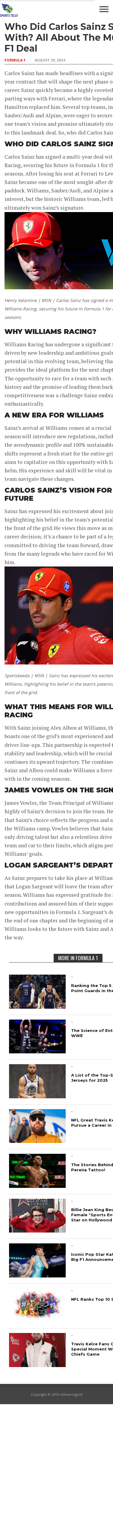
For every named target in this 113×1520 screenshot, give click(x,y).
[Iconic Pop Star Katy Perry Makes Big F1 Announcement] (37, 1275)
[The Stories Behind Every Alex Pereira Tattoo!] (37, 1185)
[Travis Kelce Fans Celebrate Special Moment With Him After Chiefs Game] (37, 1365)
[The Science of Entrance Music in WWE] (37, 1051)
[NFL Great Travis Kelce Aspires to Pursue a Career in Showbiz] (37, 1141)
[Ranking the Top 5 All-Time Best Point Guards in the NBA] (37, 1006)
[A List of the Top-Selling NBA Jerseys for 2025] (37, 1096)
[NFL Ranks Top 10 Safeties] (37, 1320)
